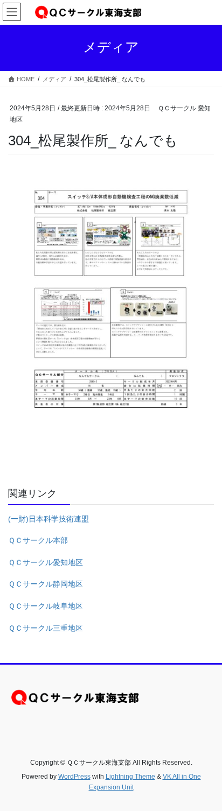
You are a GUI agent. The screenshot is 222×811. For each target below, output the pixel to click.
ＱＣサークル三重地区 (45, 628)
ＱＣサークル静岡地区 (45, 584)
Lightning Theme (130, 776)
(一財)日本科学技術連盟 (48, 518)
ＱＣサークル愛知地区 (45, 562)
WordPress (74, 776)
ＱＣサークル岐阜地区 (45, 606)
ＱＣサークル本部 (38, 540)
